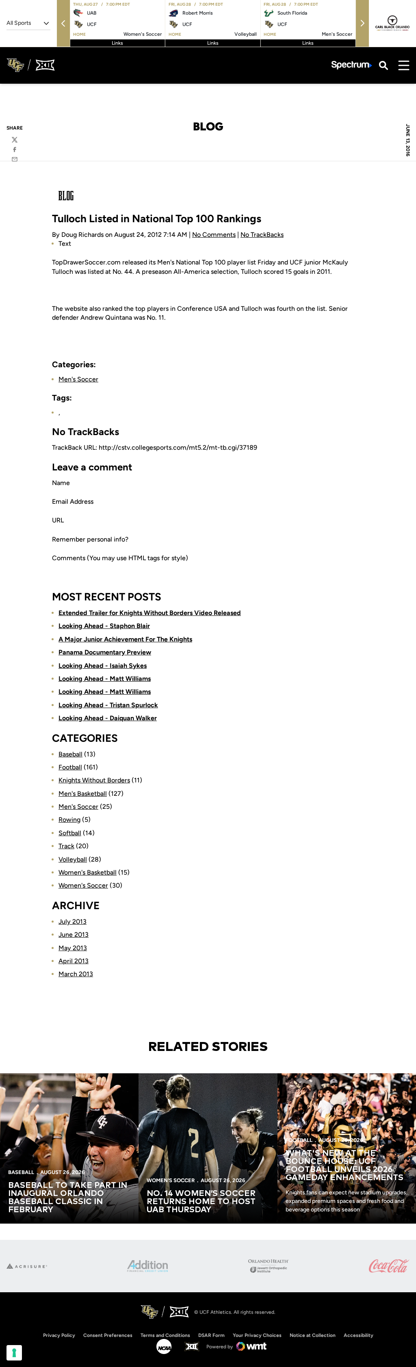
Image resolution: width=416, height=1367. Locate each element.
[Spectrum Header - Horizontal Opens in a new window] (352, 65)
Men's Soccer (78, 379)
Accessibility (358, 1335)
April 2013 (73, 961)
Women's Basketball (87, 872)
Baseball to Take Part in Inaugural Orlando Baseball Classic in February (67, 1197)
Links (117, 43)
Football (70, 767)
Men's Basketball (82, 793)
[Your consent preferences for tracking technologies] (14, 1353)
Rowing (69, 819)
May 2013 (72, 948)
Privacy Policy (59, 1335)
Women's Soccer (83, 885)
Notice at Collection (313, 1335)
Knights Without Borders (94, 780)
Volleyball (72, 859)
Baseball (70, 754)
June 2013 (73, 934)
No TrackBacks (262, 234)
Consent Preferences (107, 1335)
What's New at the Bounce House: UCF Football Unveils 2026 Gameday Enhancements (344, 1165)
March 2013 (75, 974)
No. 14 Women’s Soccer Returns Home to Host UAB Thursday (201, 1201)
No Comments (214, 234)
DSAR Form (211, 1335)
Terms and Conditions (165, 1335)
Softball (69, 833)
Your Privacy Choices (257, 1335)
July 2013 (72, 921)
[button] (63, 23)
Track (66, 846)
